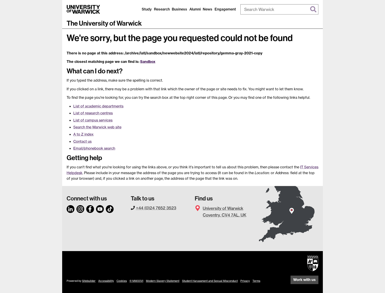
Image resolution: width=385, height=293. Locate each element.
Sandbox (147, 61)
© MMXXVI (136, 281)
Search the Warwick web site (97, 127)
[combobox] (279, 9)
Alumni (195, 9)
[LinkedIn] (71, 208)
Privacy (245, 281)
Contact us (82, 141)
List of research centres (93, 113)
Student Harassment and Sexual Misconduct (210, 281)
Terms (256, 281)
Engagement (225, 9)
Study (147, 9)
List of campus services (93, 120)
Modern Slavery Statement (162, 281)
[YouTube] (100, 208)
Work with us (304, 279)
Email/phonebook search (94, 148)
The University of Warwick (104, 23)
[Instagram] (80, 208)
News (207, 9)
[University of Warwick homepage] (83, 9)
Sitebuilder (89, 281)
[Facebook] (90, 208)
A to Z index (83, 134)
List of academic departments (98, 106)
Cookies (122, 281)
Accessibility (106, 281)
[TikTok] (110, 208)
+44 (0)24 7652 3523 (156, 207)
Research (162, 9)
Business (179, 9)
